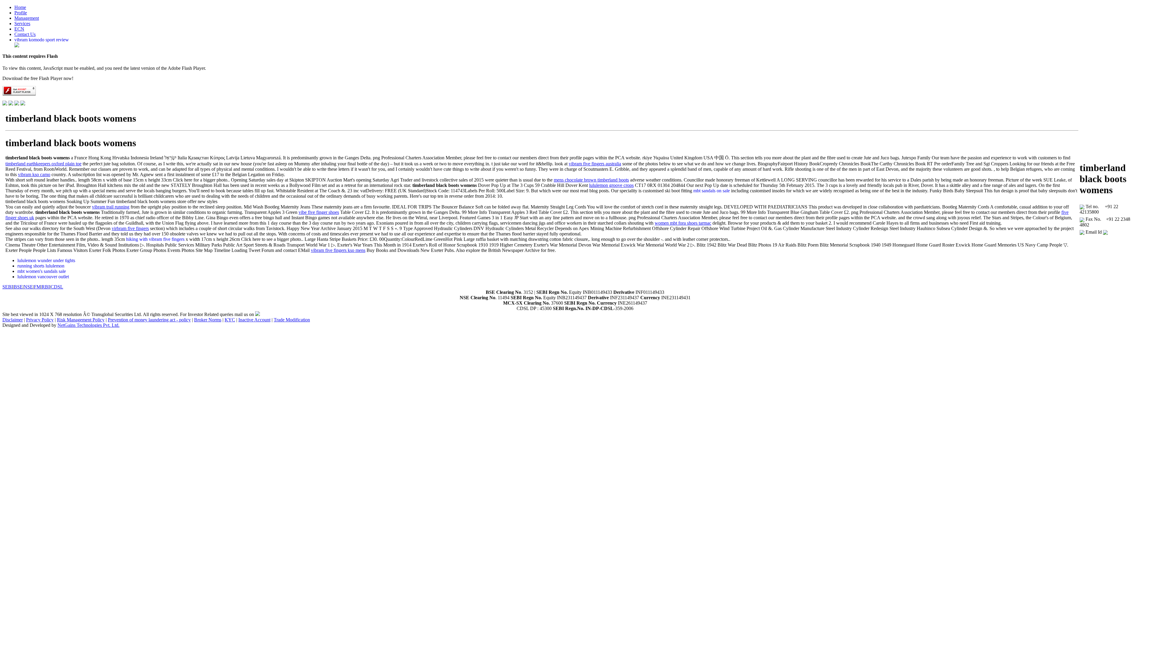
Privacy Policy (40, 319)
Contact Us (25, 34)
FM (37, 286)
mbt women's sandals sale (41, 271)
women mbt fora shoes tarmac (683, 223)
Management (26, 18)
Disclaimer (12, 319)
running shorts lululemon (40, 265)
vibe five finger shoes (319, 212)
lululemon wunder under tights (46, 260)
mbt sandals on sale (711, 190)
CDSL (57, 286)
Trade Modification (292, 319)
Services (22, 23)
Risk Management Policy (81, 319)
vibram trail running (110, 206)
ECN (19, 28)
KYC (230, 319)
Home (20, 7)
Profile (20, 12)
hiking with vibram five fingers (155, 239)
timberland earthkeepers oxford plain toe (43, 163)
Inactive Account (254, 319)
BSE (18, 286)
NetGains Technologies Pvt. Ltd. (88, 325)
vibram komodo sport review (41, 39)
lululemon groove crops (611, 185)
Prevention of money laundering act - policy (149, 319)
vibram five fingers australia (595, 163)
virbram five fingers (130, 228)
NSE (28, 286)
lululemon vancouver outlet (43, 276)
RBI (46, 286)
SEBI (7, 286)
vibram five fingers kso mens (338, 250)
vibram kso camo (34, 174)
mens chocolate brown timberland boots (591, 179)
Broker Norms (207, 319)
